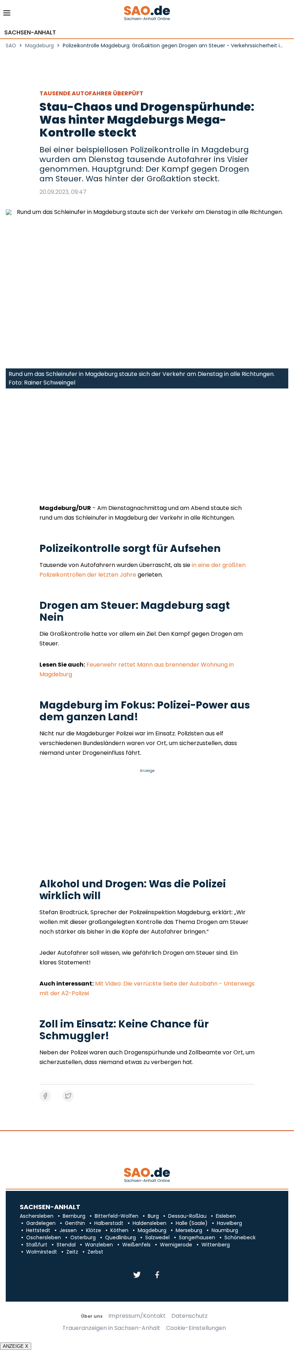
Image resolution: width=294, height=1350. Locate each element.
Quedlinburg (120, 1237)
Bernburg (74, 1216)
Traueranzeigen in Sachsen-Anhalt (111, 1328)
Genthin (75, 1223)
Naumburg (225, 1230)
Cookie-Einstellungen (196, 1328)
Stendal (66, 1244)
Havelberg (229, 1223)
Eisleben (226, 1216)
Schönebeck (240, 1237)
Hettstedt (38, 1230)
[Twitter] (137, 1275)
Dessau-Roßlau (187, 1216)
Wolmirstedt (41, 1251)
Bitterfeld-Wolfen (116, 1216)
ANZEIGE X (15, 1346)
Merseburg (189, 1230)
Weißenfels (136, 1244)
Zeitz (72, 1251)
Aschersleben (36, 1216)
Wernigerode (176, 1244)
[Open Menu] (7, 15)
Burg (153, 1216)
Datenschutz (189, 1316)
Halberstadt (108, 1223)
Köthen (119, 1230)
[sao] (147, 1175)
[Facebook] (157, 1275)
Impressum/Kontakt (137, 1316)
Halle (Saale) (192, 1223)
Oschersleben (43, 1237)
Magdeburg (152, 1230)
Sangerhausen (197, 1237)
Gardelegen (41, 1223)
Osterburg (83, 1237)
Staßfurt (36, 1244)
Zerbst (95, 1251)
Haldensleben (149, 1223)
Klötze (93, 1230)
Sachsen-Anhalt (30, 32)
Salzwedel (157, 1237)
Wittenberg (215, 1244)
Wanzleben (99, 1244)
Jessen (68, 1230)
